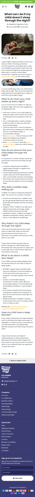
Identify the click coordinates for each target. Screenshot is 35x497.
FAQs (3, 425)
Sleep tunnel (5, 445)
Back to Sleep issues (17, 361)
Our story (4, 395)
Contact (4, 439)
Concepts (4, 450)
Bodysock (4, 448)
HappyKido (23, 487)
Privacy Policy (6, 437)
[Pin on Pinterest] (12, 58)
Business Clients (7, 401)
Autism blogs (6, 409)
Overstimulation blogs (9, 412)
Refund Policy (6, 431)
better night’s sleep (8, 77)
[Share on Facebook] (9, 58)
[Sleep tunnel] (17, 85)
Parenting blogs (6, 404)
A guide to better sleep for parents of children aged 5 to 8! (14, 308)
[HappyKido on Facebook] (2, 385)
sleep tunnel (11, 136)
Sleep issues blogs (7, 415)
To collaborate (6, 398)
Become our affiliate (8, 442)
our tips (9, 142)
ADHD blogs (5, 406)
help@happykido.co (9, 381)
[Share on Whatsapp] (15, 58)
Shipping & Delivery (7, 428)
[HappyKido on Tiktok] (6, 385)
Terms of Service (7, 434)
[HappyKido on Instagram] (4, 385)
